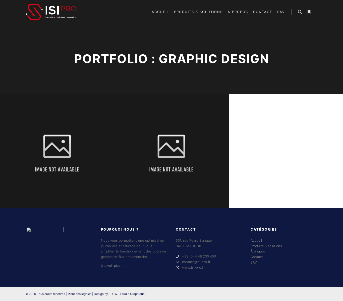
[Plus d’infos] (308, 12)
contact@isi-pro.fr (196, 262)
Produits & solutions (266, 246)
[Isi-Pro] (51, 12)
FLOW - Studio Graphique (127, 294)
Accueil (256, 240)
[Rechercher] (299, 12)
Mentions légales (79, 294)
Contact (257, 257)
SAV (254, 262)
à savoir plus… (112, 266)
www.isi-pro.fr (193, 267)
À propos (258, 251)
